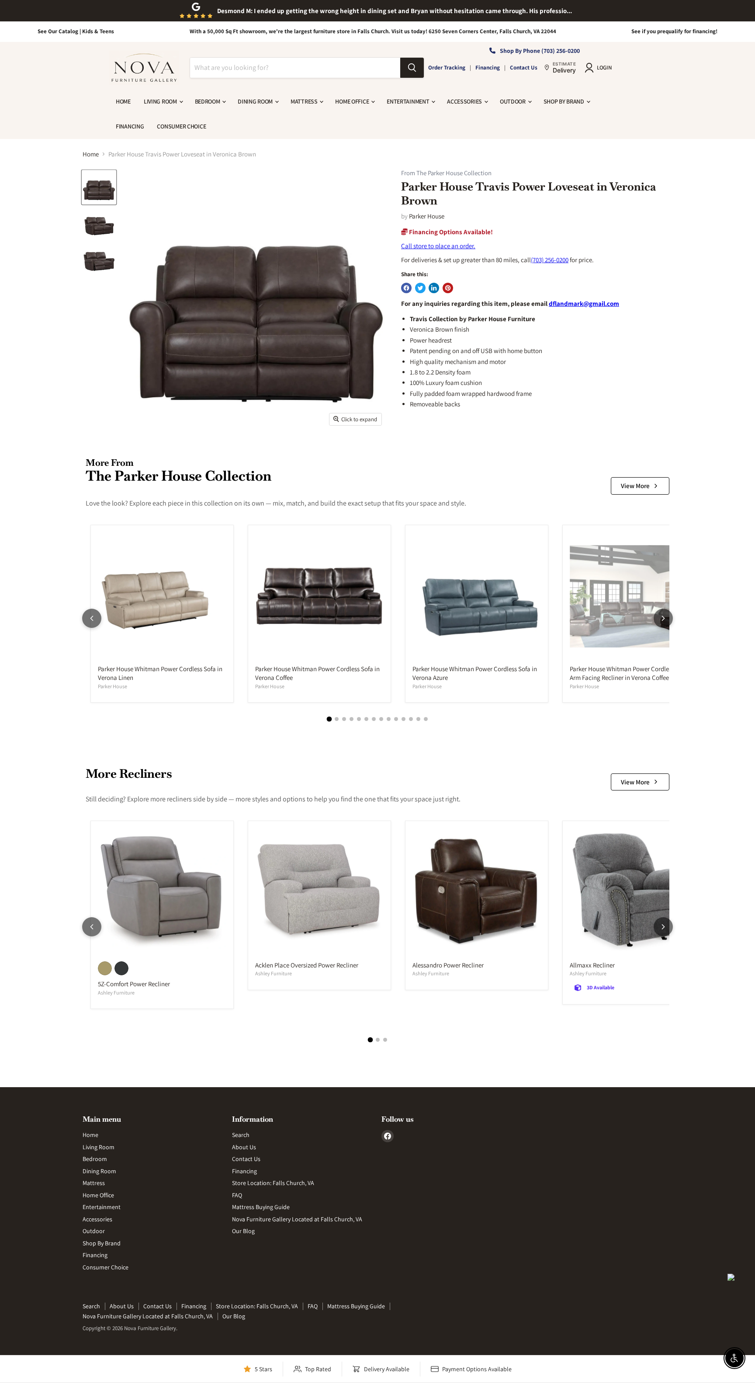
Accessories (465, 101)
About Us (244, 1147)
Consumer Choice (181, 126)
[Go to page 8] (381, 719)
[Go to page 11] (403, 719)
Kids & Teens (98, 31)
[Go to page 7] (374, 719)
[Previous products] (91, 618)
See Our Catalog (58, 31)
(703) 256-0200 (549, 260)
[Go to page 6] (366, 719)
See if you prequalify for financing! (674, 31)
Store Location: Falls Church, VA (273, 1183)
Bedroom (208, 101)
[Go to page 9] (389, 719)
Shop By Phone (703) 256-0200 (540, 51)
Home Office (352, 101)
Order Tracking (446, 67)
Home (123, 101)
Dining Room (256, 101)
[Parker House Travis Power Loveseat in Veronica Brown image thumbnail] (99, 187)
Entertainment (408, 101)
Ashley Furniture (116, 992)
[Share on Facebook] (406, 288)
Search (240, 1135)
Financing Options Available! (450, 232)
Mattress (305, 101)
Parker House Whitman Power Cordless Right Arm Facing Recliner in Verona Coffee (630, 673)
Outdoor (513, 101)
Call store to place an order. (438, 246)
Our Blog (243, 1231)
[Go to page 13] (418, 719)
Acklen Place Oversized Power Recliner (306, 965)
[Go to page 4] (351, 719)
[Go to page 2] (337, 719)
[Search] (412, 68)
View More (635, 486)
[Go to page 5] (359, 719)
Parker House (426, 216)
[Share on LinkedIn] (434, 288)
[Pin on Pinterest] (448, 288)
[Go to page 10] (396, 719)
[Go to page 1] (329, 719)
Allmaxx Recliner (592, 965)
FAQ (237, 1195)
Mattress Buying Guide (261, 1207)
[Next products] (663, 618)
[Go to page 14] (426, 719)
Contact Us (523, 67)
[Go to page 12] (411, 719)
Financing (487, 67)
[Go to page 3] (344, 719)
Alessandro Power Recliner (448, 965)
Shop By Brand (564, 101)
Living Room (161, 101)
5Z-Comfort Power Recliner (134, 984)
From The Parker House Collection (446, 173)
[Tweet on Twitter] (420, 288)
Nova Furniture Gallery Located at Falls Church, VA (297, 1219)
